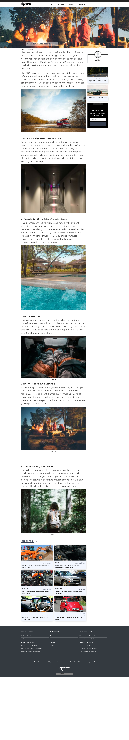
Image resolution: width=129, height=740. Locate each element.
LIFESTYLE (25, 562)
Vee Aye (84, 49)
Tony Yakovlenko (53, 214)
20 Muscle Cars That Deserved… (88, 651)
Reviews (71, 4)
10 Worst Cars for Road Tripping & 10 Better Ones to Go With (98, 98)
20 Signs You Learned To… (86, 642)
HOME (23, 49)
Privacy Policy (47, 662)
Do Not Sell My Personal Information (64, 673)
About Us (72, 662)
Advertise (56, 662)
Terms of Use (37, 662)
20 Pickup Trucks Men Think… (87, 635)
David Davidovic (47, 589)
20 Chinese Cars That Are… (28, 635)
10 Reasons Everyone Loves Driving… (30, 651)
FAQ (94, 662)
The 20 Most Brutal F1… (85, 645)
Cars (51, 4)
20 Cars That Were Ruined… (86, 639)
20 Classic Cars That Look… (28, 642)
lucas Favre (53, 379)
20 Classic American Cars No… (29, 639)
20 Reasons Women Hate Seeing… (88, 648)
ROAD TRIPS (29, 49)
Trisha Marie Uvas (53, 312)
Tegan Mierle (53, 451)
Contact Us (64, 662)
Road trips (61, 4)
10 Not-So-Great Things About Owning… (32, 648)
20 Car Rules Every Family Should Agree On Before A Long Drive (97, 80)
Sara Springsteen (80, 563)
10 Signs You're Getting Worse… (29, 645)
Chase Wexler (47, 563)
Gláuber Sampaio (53, 134)
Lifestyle (82, 4)
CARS (57, 562)
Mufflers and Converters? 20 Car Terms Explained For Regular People (67, 567)
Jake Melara (53, 534)
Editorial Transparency (84, 662)
